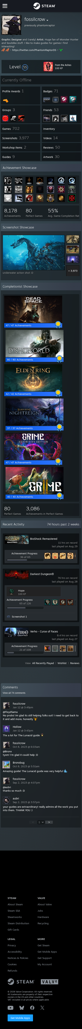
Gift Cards (13, 929)
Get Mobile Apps (20, 1017)
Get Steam (44, 945)
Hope (21, 590)
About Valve (45, 904)
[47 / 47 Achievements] (33, 321)
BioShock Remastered (43, 538)
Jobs (40, 910)
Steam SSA (14, 910)
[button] (18, 66)
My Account (45, 964)
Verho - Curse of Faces (44, 631)
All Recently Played (43, 663)
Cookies (12, 964)
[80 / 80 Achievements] (35, 356)
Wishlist (62, 663)
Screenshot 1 (19, 616)
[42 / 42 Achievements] (33, 390)
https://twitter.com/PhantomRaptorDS (34, 50)
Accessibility (15, 951)
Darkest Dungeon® (42, 574)
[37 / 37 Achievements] (35, 424)
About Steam (15, 904)
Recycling (43, 923)
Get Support (45, 957)
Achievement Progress (24, 553)
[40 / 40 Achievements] (35, 493)
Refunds (12, 970)
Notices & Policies (18, 957)
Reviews (74, 663)
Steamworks (15, 917)
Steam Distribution (18, 923)
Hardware (43, 917)
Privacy (12, 945)
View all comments (14, 693)
